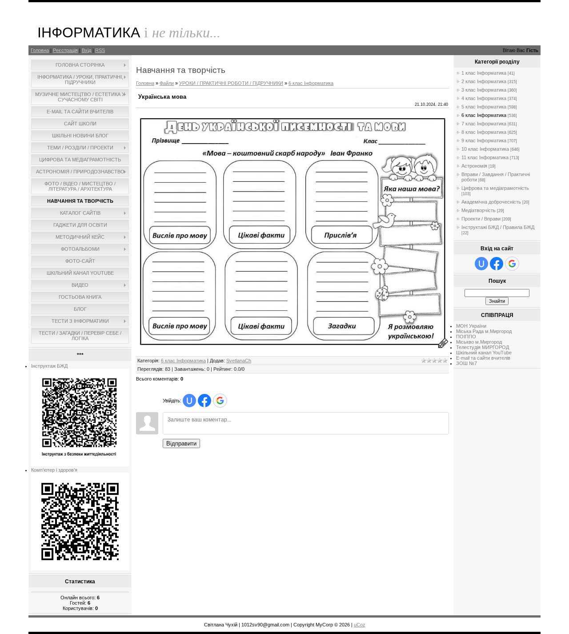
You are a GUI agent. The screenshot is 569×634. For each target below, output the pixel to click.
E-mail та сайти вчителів (483, 358)
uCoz (359, 624)
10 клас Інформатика (485, 149)
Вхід (86, 50)
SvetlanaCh (238, 360)
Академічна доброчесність (491, 202)
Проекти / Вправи (481, 218)
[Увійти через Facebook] (204, 400)
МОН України (471, 326)
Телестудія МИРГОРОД (482, 347)
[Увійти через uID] (189, 400)
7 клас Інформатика (483, 123)
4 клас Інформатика (483, 98)
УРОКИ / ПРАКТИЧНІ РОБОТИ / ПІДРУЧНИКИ (231, 83)
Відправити (181, 443)
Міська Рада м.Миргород (484, 331)
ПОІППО (466, 336)
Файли (167, 83)
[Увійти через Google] (220, 400)
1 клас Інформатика (483, 73)
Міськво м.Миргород (479, 342)
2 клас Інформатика (483, 81)
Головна (40, 50)
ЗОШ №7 (466, 363)
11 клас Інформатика (485, 157)
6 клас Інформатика (311, 83)
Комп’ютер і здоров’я (54, 470)
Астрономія (474, 166)
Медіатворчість (478, 210)
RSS (100, 50)
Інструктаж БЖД (49, 366)
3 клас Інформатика (483, 89)
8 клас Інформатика (483, 132)
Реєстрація (65, 50)
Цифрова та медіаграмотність (495, 188)
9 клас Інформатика (483, 140)
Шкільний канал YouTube (484, 352)
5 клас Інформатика (483, 106)
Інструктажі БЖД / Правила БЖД (497, 227)
